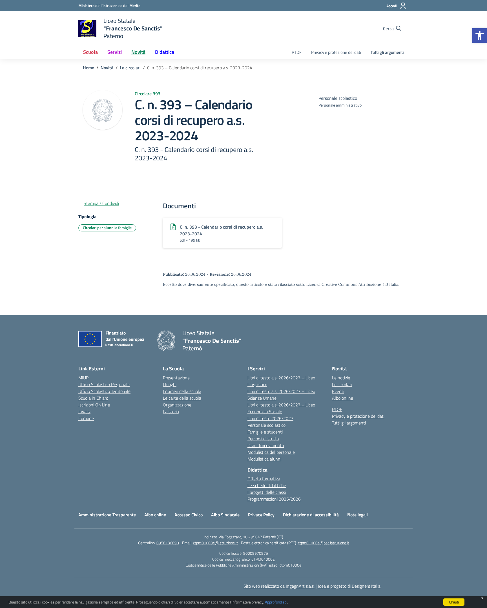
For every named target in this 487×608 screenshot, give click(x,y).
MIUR (83, 377)
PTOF (297, 52)
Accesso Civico (188, 514)
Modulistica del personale (271, 452)
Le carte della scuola (182, 398)
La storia (171, 411)
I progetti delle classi (266, 492)
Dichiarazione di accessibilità (311, 514)
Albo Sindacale (225, 514)
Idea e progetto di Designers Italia (349, 586)
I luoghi (169, 384)
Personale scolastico (266, 425)
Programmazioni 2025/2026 (274, 499)
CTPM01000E (263, 559)
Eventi (338, 391)
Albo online (342, 398)
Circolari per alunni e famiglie (107, 228)
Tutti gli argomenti (387, 52)
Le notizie (341, 377)
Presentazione (176, 377)
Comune (86, 418)
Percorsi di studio (263, 438)
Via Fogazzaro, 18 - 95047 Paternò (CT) (251, 537)
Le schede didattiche (266, 485)
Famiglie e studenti (265, 431)
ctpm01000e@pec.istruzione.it (323, 543)
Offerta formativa (263, 478)
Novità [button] (138, 52)
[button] (479, 35)
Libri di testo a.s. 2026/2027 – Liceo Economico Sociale (281, 408)
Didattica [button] (164, 52)
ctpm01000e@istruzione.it (215, 543)
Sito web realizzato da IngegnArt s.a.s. (279, 586)
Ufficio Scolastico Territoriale (104, 391)
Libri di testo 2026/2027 (270, 418)
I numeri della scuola (182, 391)
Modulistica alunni (264, 459)
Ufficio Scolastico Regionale (104, 384)
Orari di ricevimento (265, 445)
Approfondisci (276, 602)
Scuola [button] (90, 52)
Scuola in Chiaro (93, 398)
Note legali (357, 514)
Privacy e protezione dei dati (336, 52)
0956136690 (167, 543)
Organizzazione (177, 404)
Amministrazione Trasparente (107, 514)
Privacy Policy (261, 514)
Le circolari (342, 384)
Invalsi (84, 411)
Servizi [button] (114, 52)
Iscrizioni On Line (94, 404)
